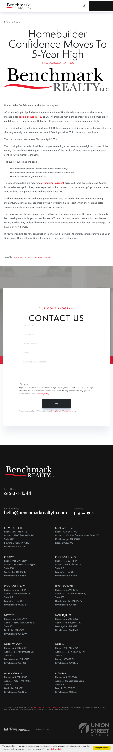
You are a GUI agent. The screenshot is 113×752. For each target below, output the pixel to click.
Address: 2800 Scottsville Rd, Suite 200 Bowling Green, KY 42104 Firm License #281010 (19, 541)
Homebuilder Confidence (31, 258)
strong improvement (52, 182)
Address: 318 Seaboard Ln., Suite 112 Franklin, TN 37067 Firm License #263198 (69, 570)
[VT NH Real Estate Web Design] (94, 729)
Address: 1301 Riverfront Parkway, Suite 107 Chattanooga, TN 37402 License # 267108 (77, 539)
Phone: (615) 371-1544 (66, 560)
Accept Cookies (101, 748)
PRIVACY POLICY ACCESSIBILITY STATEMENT (46, 707)
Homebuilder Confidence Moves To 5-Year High (57, 44)
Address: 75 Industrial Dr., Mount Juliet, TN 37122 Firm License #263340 (68, 626)
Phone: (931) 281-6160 (15, 560)
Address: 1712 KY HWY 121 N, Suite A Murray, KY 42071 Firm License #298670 (70, 657)
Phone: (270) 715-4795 (66, 648)
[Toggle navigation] (101, 6)
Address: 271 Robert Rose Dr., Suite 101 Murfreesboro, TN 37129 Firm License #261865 (19, 657)
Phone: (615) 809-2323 (15, 648)
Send (56, 403)
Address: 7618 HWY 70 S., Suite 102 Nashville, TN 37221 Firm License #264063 (17, 686)
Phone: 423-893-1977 (66, 531)
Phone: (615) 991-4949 (66, 589)
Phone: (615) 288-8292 (66, 619)
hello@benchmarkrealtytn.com (35, 512)
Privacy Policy (43, 394)
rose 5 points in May (30, 116)
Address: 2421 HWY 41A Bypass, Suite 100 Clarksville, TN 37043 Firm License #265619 (20, 570)
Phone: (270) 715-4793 (15, 531)
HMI (15, 258)
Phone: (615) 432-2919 (15, 619)
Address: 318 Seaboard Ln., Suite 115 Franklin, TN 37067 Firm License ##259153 (18, 599)
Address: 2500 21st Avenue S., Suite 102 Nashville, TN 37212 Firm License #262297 (19, 628)
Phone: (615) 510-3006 (15, 677)
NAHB (47, 258)
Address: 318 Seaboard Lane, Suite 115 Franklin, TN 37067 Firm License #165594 (69, 686)
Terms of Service (68, 411)
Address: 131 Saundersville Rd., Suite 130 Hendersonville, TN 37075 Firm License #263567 (70, 599)
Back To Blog (12, 21)
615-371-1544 (17, 493)
